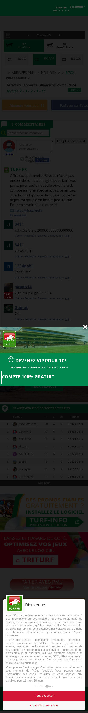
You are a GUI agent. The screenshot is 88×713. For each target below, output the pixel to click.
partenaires (26, 615)
